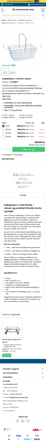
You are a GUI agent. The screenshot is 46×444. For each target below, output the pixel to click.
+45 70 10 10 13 (16, 394)
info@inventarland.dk (18, 397)
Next (41, 46)
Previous (4, 46)
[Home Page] (23, 9)
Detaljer (23, 195)
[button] (28, 149)
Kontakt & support (11, 369)
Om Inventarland (10, 373)
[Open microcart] (43, 10)
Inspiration (7, 377)
